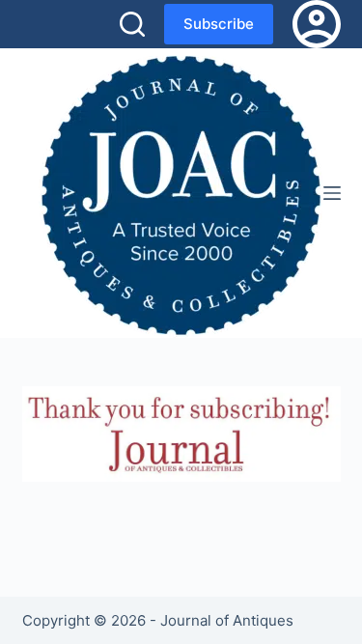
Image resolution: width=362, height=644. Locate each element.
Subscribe (218, 23)
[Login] (316, 24)
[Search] (132, 24)
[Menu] (332, 193)
